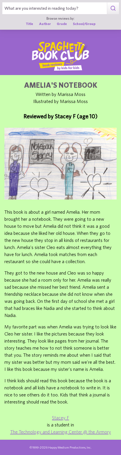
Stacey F (60, 417)
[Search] (113, 8)
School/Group (84, 23)
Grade (62, 23)
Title (29, 23)
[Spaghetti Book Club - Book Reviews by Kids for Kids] (60, 56)
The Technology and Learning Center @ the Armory (60, 431)
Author (45, 23)
